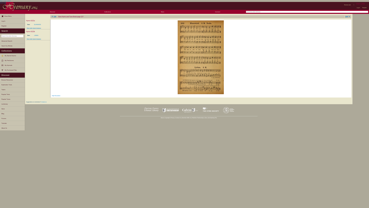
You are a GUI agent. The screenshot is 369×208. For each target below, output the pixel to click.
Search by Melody (6, 46)
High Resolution (56, 95)
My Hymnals (8, 65)
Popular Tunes (5, 99)
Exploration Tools (6, 85)
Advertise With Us (186, 117)
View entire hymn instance (34, 28)
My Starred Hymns (10, 55)
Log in (358, 7)
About (162, 117)
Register (364, 7)
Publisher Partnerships (198, 117)
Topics (3, 89)
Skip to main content (5, 1)
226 (54, 16)
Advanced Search (6, 41)
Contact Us (178, 117)
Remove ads (347, 5)
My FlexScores (9, 60)
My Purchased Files (11, 70)
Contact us (44, 102)
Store (162, 12)
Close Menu (8, 16)
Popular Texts (5, 94)
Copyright (167, 117)
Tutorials (4, 123)
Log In (3, 21)
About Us (4, 128)
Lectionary (4, 104)
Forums (3, 118)
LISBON (36, 35)
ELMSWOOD (37, 24)
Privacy (172, 117)
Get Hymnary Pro (212, 117)
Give (206, 117)
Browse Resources (7, 80)
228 (346, 16)
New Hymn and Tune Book (67, 16)
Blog (2, 113)
